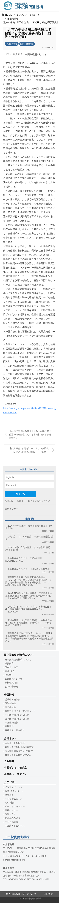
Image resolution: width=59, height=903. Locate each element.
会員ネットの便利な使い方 (18, 755)
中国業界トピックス (15, 826)
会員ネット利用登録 (15, 743)
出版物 (8, 675)
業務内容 (9, 663)
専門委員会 (10, 707)
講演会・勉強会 (12, 699)
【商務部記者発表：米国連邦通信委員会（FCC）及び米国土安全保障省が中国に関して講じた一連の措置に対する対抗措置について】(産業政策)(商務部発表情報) (28, 581)
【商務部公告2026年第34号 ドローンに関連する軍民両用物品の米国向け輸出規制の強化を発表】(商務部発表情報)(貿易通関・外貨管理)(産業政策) (29, 637)
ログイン (20, 494)
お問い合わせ (11, 686)
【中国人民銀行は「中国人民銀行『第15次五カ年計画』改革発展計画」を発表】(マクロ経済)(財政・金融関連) (28, 622)
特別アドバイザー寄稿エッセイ (20, 711)
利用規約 (48, 894)
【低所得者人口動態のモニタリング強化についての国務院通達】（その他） (29, 450)
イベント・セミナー (15, 806)
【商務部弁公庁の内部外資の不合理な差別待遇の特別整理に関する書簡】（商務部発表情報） (30, 434)
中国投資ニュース (13, 799)
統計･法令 (10, 671)
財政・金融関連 (27, 44)
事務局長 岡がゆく (15, 730)
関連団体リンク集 (13, 679)
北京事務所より (12, 818)
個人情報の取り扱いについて (19, 751)
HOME (8, 15)
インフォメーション (26, 15)
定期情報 (9, 726)
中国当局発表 (11, 822)
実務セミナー (11, 810)
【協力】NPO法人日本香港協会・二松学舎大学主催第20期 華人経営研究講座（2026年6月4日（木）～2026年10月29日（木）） (28, 596)
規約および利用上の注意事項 (19, 747)
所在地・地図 (11, 667)
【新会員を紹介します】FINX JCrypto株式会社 (28, 569)
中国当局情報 (11, 18)
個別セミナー (11, 814)
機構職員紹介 (11, 682)
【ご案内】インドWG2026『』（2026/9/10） (28, 609)
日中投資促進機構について (18, 659)
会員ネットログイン (15, 774)
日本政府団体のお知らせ (17, 719)
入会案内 (9, 761)
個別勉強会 (10, 703)
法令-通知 (9, 802)
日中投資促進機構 (33, 898)
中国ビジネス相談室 (15, 767)
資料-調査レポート (14, 791)
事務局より (10, 795)
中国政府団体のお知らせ (17, 715)
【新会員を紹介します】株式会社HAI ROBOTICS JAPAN (23, 559)
